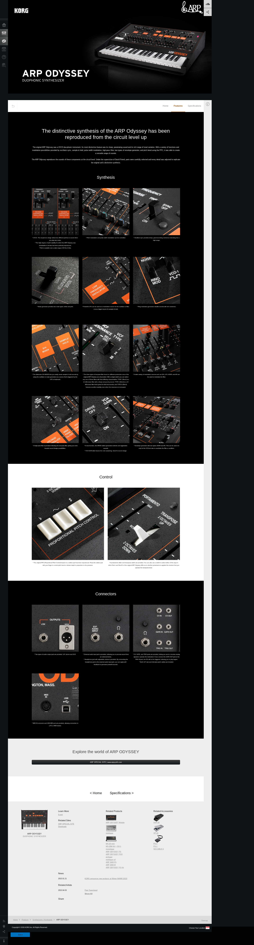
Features (4, 41)
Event (210, 151)
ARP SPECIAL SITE (66, 824)
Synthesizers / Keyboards (42, 920)
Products (4, 33)
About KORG (4, 941)
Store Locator (4, 65)
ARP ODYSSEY (62, 920)
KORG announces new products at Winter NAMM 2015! (106, 879)
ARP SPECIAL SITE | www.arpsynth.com (106, 762)
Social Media (4, 931)
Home (4, 25)
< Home (96, 793)
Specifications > (122, 793)
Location (4, 926)
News (4, 921)
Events (4, 49)
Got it (20, 935)
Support (4, 57)
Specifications (194, 106)
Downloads (62, 827)
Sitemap (204, 921)
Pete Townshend (91, 890)
